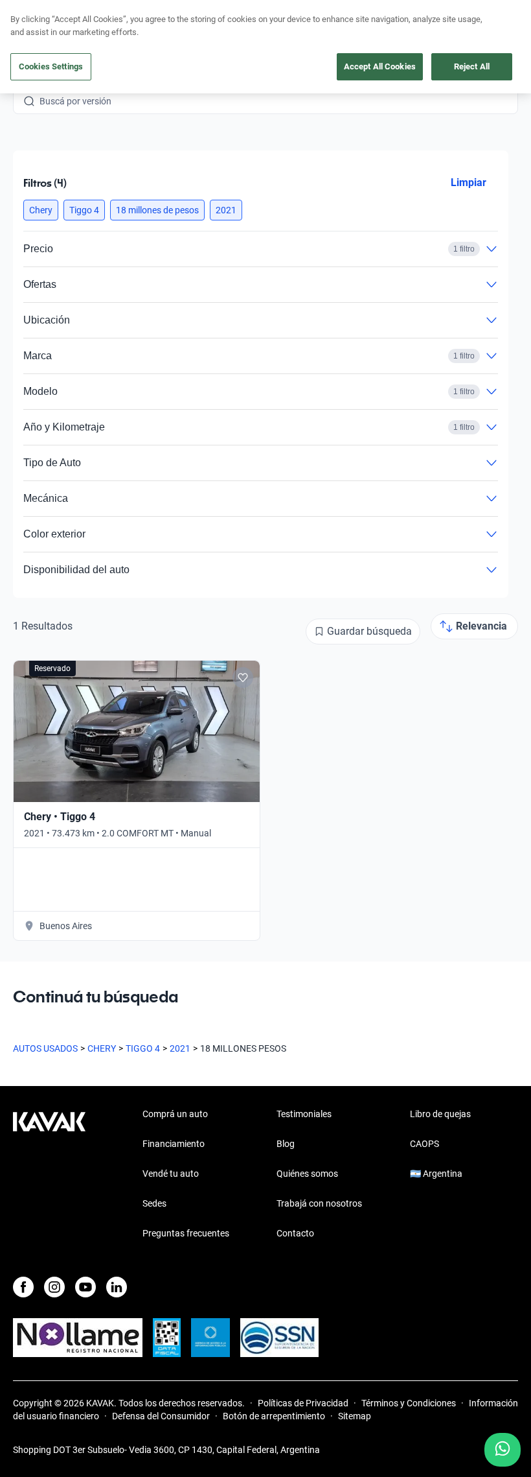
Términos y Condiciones (408, 1403)
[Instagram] (54, 1287)
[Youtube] (85, 1287)
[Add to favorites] (242, 677)
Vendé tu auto (170, 1173)
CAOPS (424, 1144)
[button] (40, 210)
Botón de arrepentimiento (274, 1416)
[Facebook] (23, 1287)
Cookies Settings (51, 66)
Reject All (472, 66)
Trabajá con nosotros (319, 1203)
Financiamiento (173, 1144)
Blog (286, 1144)
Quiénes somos (307, 1173)
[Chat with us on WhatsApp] (502, 1450)
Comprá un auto (175, 1114)
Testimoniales (304, 1114)
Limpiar (468, 182)
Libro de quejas (440, 1114)
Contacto (295, 1233)
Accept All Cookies (380, 66)
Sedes (154, 1203)
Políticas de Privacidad (303, 1403)
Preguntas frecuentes (185, 1233)
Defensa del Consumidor (161, 1416)
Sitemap (354, 1416)
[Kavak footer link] (49, 1174)
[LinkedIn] (116, 1287)
